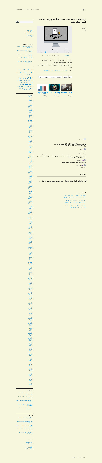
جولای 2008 (30, 354)
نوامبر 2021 (30, 155)
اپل (20, 69)
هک (28, 86)
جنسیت (29, 76)
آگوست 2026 (30, 95)
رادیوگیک (20, 78)
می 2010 (31, 327)
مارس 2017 (30, 225)
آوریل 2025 (30, 112)
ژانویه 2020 (30, 182)
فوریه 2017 (30, 226)
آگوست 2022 (30, 144)
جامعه (23, 74)
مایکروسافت (31, 84)
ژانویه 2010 (30, 332)
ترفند (32, 74)
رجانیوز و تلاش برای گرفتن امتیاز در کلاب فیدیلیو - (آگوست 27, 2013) (75, 202)
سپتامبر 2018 (30, 202)
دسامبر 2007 (30, 363)
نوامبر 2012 (30, 289)
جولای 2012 (30, 294)
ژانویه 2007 (30, 377)
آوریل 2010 (30, 328)
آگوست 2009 (30, 338)
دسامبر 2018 (30, 198)
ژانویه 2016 (30, 242)
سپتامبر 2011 (30, 307)
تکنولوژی (30, 74)
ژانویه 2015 (30, 257)
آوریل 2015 (30, 253)
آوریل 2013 (30, 283)
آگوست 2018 (30, 203)
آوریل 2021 (30, 164)
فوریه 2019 (30, 196)
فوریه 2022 (30, 151)
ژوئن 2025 (30, 110)
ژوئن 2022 (30, 146)
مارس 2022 (30, 150)
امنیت (23, 70)
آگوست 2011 (30, 308)
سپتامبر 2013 (30, 277)
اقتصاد (26, 69)
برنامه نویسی (22, 72)
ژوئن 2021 (30, 161)
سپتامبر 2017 (30, 217)
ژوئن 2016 (30, 236)
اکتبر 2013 (30, 276)
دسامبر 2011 (30, 303)
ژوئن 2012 (30, 296)
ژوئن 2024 (30, 124)
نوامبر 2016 (30, 230)
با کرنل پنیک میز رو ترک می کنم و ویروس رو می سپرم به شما (55, 70)
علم (24, 82)
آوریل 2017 (30, 223)
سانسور (32, 80)
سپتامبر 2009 (30, 337)
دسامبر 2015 (30, 243)
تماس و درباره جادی (30, 9)
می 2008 (31, 357)
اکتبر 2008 (30, 350)
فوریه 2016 (30, 241)
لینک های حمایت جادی (28, 36)
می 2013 (31, 282)
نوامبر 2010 (30, 319)
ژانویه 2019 (30, 197)
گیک (20, 89)
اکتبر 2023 (30, 134)
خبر (26, 78)
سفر (17, 80)
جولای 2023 (30, 137)
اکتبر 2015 (30, 246)
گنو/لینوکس (27, 89)
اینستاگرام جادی (30, 31)
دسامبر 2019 (30, 183)
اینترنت (29, 72)
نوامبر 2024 (30, 117)
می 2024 (31, 125)
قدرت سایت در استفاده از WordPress (78, 457)
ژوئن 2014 (30, 266)
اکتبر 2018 (30, 201)
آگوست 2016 (30, 233)
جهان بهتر (23, 76)
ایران (18, 69)
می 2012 (31, 297)
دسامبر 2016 (30, 228)
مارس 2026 (30, 101)
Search (32, 20)
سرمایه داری (82, 31)
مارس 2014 (30, 269)
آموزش (29, 70)
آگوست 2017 (30, 218)
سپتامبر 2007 (30, 367)
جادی (84, 9)
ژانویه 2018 (30, 212)
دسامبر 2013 (30, 273)
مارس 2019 (30, 195)
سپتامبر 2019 (30, 187)
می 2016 (31, 237)
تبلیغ (17, 72)
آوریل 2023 (30, 141)
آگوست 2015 (30, 248)
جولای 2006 (30, 384)
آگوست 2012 (30, 293)
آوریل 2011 (30, 313)
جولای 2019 (30, 190)
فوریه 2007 (30, 375)
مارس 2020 (30, 180)
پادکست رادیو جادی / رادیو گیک (27, 33)
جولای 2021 (30, 160)
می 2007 (31, 372)
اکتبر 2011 (30, 306)
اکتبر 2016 (30, 231)
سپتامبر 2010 (30, 322)
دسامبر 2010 (30, 318)
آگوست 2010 (30, 323)
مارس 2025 (30, 114)
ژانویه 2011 (30, 317)
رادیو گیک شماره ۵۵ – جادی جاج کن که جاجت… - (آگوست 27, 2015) (75, 195)
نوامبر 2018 (30, 200)
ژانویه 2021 (30, 167)
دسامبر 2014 (30, 258)
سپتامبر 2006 (30, 382)
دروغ (23, 78)
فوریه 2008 (30, 360)
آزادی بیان (32, 69)
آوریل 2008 (30, 358)
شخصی (28, 82)
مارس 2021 (30, 165)
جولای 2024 (30, 122)
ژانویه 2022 (30, 152)
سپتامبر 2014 (30, 262)
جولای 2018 (30, 205)
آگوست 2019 (30, 188)
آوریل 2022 (30, 149)
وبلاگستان (24, 86)
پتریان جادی (30, 34)
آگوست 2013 (30, 278)
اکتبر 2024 (30, 119)
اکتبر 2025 (30, 105)
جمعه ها (32, 76)
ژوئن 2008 (30, 355)
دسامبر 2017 (30, 213)
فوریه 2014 (30, 271)
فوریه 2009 (30, 345)
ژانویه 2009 (30, 347)
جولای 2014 (30, 264)
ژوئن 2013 (30, 281)
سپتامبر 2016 (30, 232)
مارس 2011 (30, 314)
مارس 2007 (30, 374)
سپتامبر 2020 (30, 172)
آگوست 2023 (30, 136)
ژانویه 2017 (30, 227)
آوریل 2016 (30, 238)
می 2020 (31, 177)
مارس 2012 (30, 299)
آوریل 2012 (30, 298)
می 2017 (31, 222)
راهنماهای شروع (30, 35)
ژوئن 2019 (30, 191)
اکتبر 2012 (30, 291)
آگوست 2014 (30, 263)
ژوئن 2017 (30, 221)
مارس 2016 (30, 240)
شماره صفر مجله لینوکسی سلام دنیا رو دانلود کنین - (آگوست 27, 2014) (74, 197)
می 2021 (31, 162)
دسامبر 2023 (30, 131)
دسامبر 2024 (30, 116)
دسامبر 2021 (30, 154)
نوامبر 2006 (30, 379)
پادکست (19, 86)
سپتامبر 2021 (30, 157)
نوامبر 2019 (30, 185)
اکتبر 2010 (30, 320)
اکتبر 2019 (30, 186)
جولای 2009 (30, 339)
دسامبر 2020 (30, 169)
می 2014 (31, 267)
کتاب (32, 89)
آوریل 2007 (30, 373)
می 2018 (31, 207)
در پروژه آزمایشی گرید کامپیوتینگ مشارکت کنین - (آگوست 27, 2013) (75, 205)
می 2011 (31, 312)
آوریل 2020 (30, 178)
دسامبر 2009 (30, 333)
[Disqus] (61, 120)
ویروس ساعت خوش (68, 55)
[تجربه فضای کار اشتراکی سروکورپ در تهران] (66, 87)
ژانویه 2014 (30, 272)
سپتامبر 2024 (30, 120)
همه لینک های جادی (29, 38)
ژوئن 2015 (30, 251)
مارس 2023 (30, 142)
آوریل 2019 (30, 193)
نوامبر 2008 (30, 349)
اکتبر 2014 (30, 261)
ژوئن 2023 (30, 139)
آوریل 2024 (30, 126)
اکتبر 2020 (30, 171)
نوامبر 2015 (30, 244)
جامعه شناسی (20, 74)
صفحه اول (37, 9)
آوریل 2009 (30, 343)
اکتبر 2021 (30, 156)
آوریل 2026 (30, 100)
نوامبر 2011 (30, 304)
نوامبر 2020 (30, 170)
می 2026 (31, 99)
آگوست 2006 (30, 383)
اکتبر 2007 (30, 365)
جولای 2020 (30, 175)
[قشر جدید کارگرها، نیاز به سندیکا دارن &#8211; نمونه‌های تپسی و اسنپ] (42, 87)
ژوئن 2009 (30, 340)
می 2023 (31, 140)
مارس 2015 (30, 254)
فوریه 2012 (30, 301)
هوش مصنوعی (31, 86)
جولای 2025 (30, 109)
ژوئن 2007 (30, 370)
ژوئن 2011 (30, 311)
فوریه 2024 (30, 129)
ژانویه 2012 (30, 302)
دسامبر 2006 (30, 378)
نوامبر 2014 (30, 259)
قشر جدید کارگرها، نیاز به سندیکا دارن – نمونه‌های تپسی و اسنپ (43, 93)
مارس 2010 (30, 329)
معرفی (26, 84)
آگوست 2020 (30, 173)
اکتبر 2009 (30, 335)
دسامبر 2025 (30, 103)
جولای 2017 (30, 220)
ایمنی (32, 72)
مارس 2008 (30, 359)
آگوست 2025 (30, 107)
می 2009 (31, 342)
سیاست (31, 82)
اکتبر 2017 (30, 216)
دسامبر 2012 (30, 288)
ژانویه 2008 (30, 362)
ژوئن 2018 (30, 206)
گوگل (22, 89)
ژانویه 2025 (30, 115)
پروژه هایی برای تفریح (20, 9)
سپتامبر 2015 (30, 247)
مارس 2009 (30, 344)
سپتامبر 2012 (30, 292)
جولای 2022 (30, 145)
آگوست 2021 (30, 159)
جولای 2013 (30, 279)
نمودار (23, 84)
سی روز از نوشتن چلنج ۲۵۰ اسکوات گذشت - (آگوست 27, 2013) (75, 200)
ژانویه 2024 (30, 130)
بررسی (26, 72)
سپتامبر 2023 (30, 135)
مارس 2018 (30, 210)
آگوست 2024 (30, 121)
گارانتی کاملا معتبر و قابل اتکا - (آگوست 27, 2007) (77, 207)
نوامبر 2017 (30, 215)
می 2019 (31, 192)
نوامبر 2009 (30, 334)
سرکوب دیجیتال (22, 80)
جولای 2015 (30, 249)
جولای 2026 (30, 96)
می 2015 (31, 252)
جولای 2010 (30, 324)
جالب (85, 31)
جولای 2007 (30, 369)
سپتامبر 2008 (30, 352)
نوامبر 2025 (30, 104)
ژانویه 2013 (30, 287)
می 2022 (31, 147)
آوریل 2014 (30, 268)
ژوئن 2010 (30, 325)
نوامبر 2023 (30, 132)
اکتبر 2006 (30, 380)
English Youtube (29, 30)
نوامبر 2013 (30, 274)
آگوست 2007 (30, 368)
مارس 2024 (30, 127)
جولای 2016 (30, 235)
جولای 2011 (30, 309)
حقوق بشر (30, 78)
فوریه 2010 (30, 330)
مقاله (85, 30)
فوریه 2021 (30, 166)
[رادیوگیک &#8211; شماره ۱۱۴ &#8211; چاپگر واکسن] (54, 87)
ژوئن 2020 (30, 176)
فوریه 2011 (30, 315)
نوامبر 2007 (30, 364)
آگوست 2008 (30, 353)
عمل (23, 82)
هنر (20, 84)
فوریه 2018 (30, 211)
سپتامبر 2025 (30, 106)
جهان (26, 76)
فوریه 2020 (30, 181)
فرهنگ (21, 82)
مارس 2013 (30, 284)
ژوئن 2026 (30, 98)
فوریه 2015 (30, 256)
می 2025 (31, 111)
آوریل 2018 (30, 208)
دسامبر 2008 (30, 348)
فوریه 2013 (30, 286)
